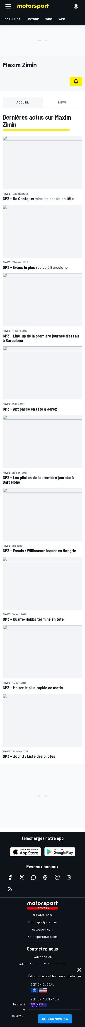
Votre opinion (43, 957)
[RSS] (10, 889)
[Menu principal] (8, 6)
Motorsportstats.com (42, 936)
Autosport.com (42, 929)
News (62, 102)
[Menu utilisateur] (75, 6)
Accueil (22, 102)
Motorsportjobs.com (42, 922)
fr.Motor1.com (42, 915)
